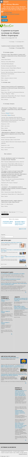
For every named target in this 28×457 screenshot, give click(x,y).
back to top (22, 229)
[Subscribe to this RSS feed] (25, 265)
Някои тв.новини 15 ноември (5, 323)
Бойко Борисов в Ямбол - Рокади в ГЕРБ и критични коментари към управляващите (21, 307)
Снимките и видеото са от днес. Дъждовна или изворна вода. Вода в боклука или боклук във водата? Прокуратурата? (21, 393)
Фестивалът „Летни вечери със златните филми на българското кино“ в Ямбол (13, 250)
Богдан (7, 113)
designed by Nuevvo (23, 454)
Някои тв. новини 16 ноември (5, 312)
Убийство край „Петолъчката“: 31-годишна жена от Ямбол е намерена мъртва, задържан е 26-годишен (12, 366)
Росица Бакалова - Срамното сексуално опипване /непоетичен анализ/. (20, 412)
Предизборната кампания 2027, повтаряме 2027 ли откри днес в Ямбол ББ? (21, 299)
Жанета (9, 115)
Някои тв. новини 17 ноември (5, 300)
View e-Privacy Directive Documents (11, 14)
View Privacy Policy (7, 12)
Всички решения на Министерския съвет (10, 357)
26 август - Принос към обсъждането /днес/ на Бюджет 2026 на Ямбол (13, 257)
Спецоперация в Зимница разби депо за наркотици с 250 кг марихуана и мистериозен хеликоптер (14, 375)
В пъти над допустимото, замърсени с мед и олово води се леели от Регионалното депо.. (14, 284)
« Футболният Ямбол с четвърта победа (7, 222)
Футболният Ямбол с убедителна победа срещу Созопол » (20, 223)
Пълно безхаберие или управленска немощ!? (11, 279)
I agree (4, 17)
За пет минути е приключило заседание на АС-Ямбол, (13, 273)
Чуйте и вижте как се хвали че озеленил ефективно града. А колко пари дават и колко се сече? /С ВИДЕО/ (21, 426)
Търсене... (3, 234)
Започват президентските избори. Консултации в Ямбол (11, 242)
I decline (4, 20)
